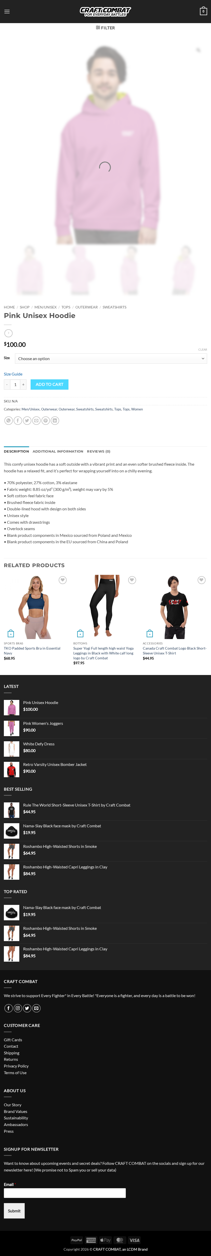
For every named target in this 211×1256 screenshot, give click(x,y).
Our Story (12, 1104)
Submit (14, 1210)
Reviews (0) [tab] (98, 451)
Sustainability (16, 1117)
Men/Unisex (45, 307)
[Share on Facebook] (18, 420)
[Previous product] (8, 333)
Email (10, 1184)
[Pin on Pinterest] (45, 420)
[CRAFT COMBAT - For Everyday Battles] (105, 11)
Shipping (11, 1052)
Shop (25, 307)
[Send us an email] (36, 1008)
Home (9, 307)
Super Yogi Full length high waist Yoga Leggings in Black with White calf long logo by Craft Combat (103, 653)
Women (137, 409)
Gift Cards (13, 1039)
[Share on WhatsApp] (8, 420)
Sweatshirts (114, 307)
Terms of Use (15, 1072)
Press (9, 1131)
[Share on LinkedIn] (55, 420)
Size (7, 358)
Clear (202, 349)
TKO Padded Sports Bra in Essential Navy (32, 650)
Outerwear (86, 307)
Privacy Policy (16, 1065)
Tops (65, 307)
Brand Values (15, 1111)
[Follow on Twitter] (27, 1008)
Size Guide (13, 373)
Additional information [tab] (58, 451)
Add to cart (50, 384)
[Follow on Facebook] (8, 1008)
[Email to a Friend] (36, 420)
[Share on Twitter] (27, 420)
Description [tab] (16, 451)
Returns (11, 1059)
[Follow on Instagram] (18, 1008)
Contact (11, 1046)
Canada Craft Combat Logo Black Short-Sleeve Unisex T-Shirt (175, 650)
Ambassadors (16, 1124)
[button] (7, 11)
